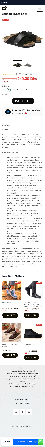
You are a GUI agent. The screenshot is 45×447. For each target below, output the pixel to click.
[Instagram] (16, 412)
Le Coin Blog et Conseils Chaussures (22, 386)
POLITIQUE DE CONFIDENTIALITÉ (22, 376)
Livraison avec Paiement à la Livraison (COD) (22, 374)
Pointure (5, 86)
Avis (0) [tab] (5, 129)
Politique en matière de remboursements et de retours (22, 380)
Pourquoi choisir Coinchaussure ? (22, 371)
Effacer (5, 94)
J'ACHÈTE (23, 101)
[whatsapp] (29, 412)
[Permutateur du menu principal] (40, 9)
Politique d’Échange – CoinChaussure (22, 384)
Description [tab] (6, 125)
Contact (22, 368)
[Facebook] (22, 412)
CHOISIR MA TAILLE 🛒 (27, 442)
